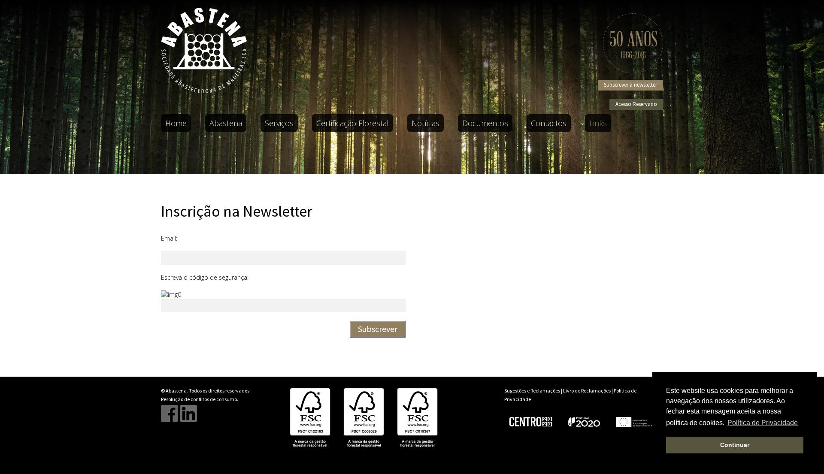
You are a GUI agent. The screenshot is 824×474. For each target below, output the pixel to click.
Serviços (279, 123)
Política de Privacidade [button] (762, 422)
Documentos (485, 123)
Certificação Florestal (352, 123)
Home (176, 123)
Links (598, 123)
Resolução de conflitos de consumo (199, 399)
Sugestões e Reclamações (532, 390)
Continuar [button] (734, 444)
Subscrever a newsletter (630, 84)
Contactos (548, 123)
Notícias (425, 123)
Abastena (225, 123)
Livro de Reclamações (587, 390)
